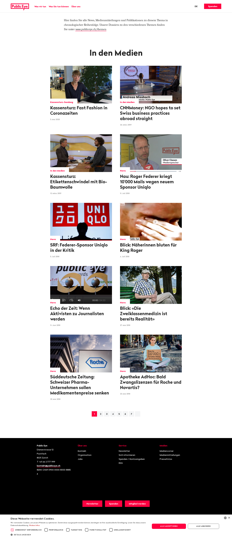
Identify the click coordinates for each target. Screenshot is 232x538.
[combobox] (225, 518)
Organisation (84, 455)
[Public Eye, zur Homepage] (20, 6)
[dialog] (116, 526)
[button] (79, 534)
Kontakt (82, 451)
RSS (121, 463)
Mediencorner (167, 451)
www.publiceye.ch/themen (90, 29)
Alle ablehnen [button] (203, 526)
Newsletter (124, 451)
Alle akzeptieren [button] (168, 526)
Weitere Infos (34, 525)
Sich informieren (127, 455)
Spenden (212, 6)
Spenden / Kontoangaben (132, 459)
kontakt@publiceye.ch (48, 465)
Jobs (80, 459)
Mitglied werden (137, 503)
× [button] (229, 518)
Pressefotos (166, 459)
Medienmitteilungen (170, 455)
